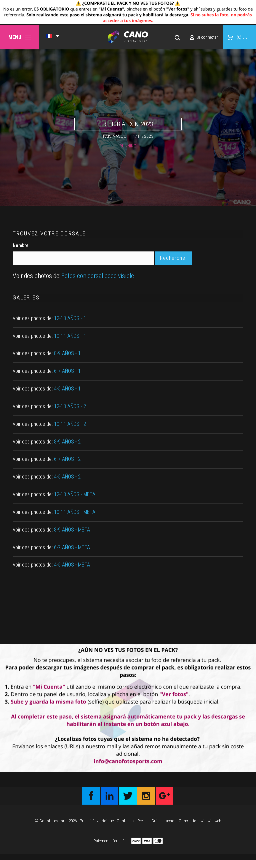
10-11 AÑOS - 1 (70, 336)
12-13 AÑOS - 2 (70, 406)
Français (49, 36)
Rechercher (177, 37)
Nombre (21, 245)
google (164, 796)
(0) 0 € (242, 37)
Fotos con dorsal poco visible (97, 276)
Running (128, 145)
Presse (142, 820)
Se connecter (207, 37)
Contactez (125, 820)
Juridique (105, 820)
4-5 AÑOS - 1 (67, 389)
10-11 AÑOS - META (74, 512)
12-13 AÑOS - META (74, 495)
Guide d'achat (163, 820)
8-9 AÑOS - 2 (67, 442)
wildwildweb (211, 820)
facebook (91, 796)
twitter (128, 796)
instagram (146, 796)
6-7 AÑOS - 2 (67, 459)
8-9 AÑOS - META (72, 530)
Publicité (87, 820)
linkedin (109, 796)
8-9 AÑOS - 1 (67, 353)
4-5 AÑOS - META (72, 565)
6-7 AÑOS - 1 (67, 371)
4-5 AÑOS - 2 (67, 477)
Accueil (128, 36)
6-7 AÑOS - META (72, 548)
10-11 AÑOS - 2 (70, 424)
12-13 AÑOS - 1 (70, 318)
